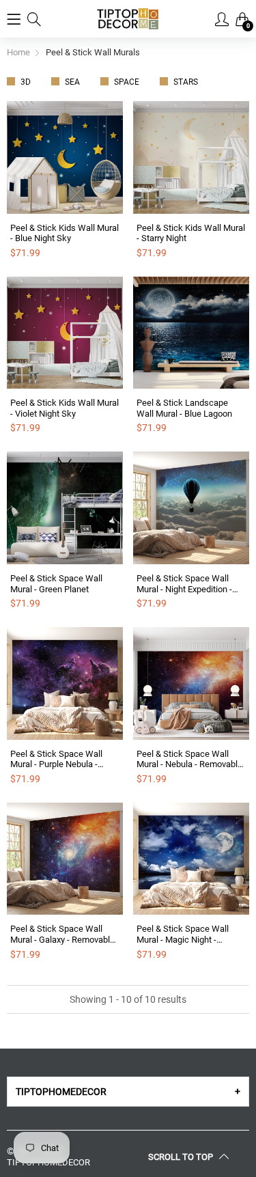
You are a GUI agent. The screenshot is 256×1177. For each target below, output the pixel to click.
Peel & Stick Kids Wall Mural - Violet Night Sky (64, 408)
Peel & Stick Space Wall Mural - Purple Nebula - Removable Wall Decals (56, 759)
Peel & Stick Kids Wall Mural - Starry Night (191, 233)
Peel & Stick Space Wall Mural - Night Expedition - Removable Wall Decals (184, 583)
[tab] (128, 1091)
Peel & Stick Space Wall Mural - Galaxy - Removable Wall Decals (62, 934)
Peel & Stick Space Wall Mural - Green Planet (56, 583)
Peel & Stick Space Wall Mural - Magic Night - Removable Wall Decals (183, 934)
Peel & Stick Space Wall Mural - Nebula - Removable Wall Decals (189, 759)
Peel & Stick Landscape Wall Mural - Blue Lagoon (184, 408)
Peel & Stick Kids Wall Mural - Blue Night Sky (64, 233)
